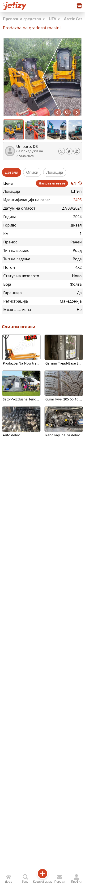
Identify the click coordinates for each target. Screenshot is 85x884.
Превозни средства (24, 18)
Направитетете (52, 183)
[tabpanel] (42, 246)
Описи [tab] (32, 172)
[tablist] (42, 172)
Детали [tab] (11, 172)
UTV (54, 18)
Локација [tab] (54, 172)
